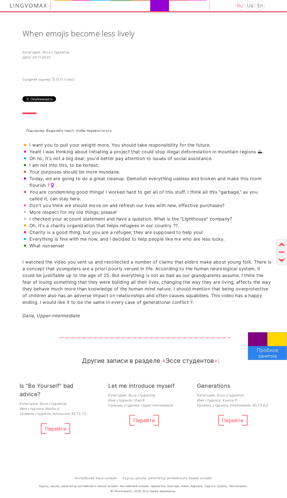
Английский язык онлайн (96, 478)
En (260, 5)
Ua (250, 5)
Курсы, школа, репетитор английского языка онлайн (167, 478)
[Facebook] (224, 5)
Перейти (55, 429)
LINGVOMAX (28, 5)
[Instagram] (217, 5)
